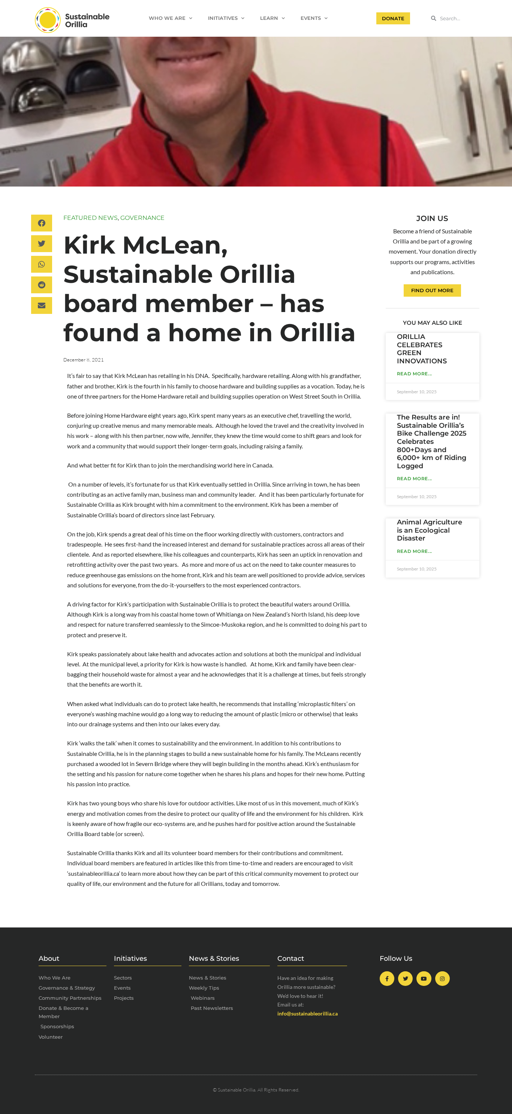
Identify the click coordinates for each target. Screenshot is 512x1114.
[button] (41, 223)
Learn (269, 18)
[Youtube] (423, 978)
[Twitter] (405, 978)
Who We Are (167, 18)
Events (311, 18)
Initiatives (223, 18)
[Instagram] (442, 978)
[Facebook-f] (387, 978)
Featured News (90, 217)
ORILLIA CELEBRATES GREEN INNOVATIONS (422, 349)
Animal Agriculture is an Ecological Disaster (429, 530)
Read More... (414, 373)
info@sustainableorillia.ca (307, 1013)
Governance (142, 217)
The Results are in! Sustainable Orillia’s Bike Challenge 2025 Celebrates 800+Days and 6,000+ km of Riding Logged (432, 441)
